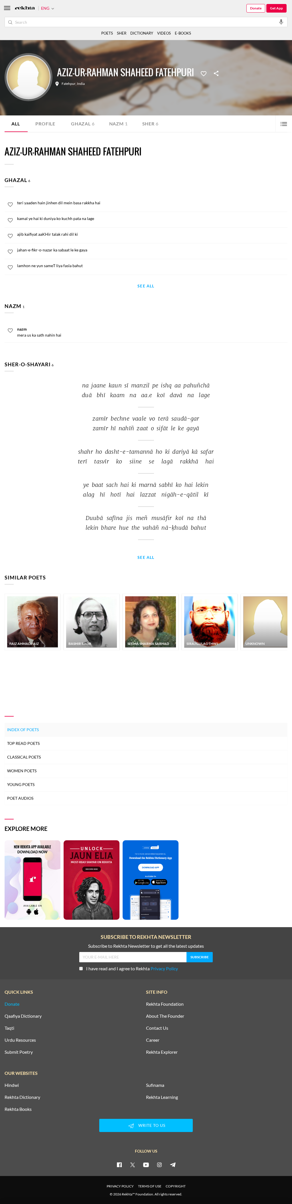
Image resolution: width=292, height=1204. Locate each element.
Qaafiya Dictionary (23, 1016)
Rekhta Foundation (165, 1004)
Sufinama (155, 1085)
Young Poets (21, 784)
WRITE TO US (151, 1125)
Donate (255, 8)
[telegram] (172, 1164)
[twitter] (132, 1164)
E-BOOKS (183, 33)
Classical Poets (24, 757)
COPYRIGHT (176, 1186)
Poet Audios (20, 798)
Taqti (9, 1028)
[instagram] (159, 1164)
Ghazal (83, 123)
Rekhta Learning (162, 1097)
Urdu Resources (20, 1040)
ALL (15, 123)
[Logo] (25, 8)
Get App (276, 8)
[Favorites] (203, 73)
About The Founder (165, 1016)
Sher (150, 123)
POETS (107, 33)
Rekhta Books (18, 1109)
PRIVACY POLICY (120, 1186)
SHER (121, 33)
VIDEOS (164, 33)
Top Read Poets (23, 743)
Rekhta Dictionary (22, 1097)
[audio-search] (281, 21)
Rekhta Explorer (162, 1052)
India (81, 83)
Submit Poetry (19, 1052)
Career (152, 1040)
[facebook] (119, 1164)
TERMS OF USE (149, 1186)
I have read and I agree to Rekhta (132, 968)
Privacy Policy (164, 968)
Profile (45, 123)
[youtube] (146, 1164)
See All (145, 286)
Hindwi (12, 1085)
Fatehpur (69, 83)
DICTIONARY (141, 33)
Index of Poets (23, 729)
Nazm (118, 123)
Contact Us (157, 1028)
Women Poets (21, 770)
